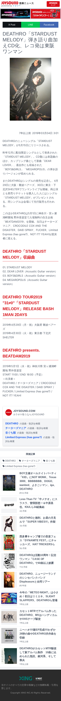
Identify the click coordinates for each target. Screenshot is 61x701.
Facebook (49, 24)
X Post (11, 24)
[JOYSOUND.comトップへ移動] (53, 4)
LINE (30, 24)
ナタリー (16, 5)
